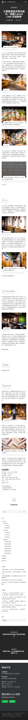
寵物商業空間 (7, 553)
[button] (25, 2)
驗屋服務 (4, 558)
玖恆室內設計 (10, 20)
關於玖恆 (4, 560)
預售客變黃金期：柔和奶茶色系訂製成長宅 (12, 580)
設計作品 (4, 521)
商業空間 (5, 539)
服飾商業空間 (7, 551)
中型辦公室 (7, 537)
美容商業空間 (7, 541)
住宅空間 (5, 523)
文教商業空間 (7, 546)
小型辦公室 (7, 534)
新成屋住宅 (7, 528)
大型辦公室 (7, 532)
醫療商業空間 (7, 548)
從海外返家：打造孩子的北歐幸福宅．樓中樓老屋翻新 (14, 583)
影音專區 (4, 556)
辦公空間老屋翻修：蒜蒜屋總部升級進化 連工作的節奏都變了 (14, 576)
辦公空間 (5, 530)
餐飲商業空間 (14, 7)
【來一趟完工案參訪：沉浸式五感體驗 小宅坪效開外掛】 (14, 572)
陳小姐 (4, 597)
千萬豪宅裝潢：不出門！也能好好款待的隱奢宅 (13, 569)
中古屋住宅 (7, 525)
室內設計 (5, 701)
